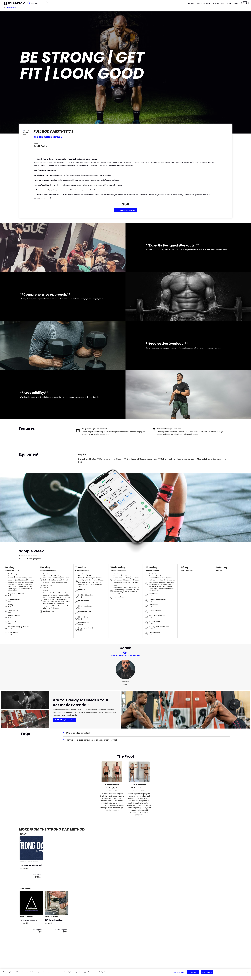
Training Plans (218, 3)
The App (190, 3)
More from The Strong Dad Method (125, 655)
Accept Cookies (207, 972)
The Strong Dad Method (48, 137)
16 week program (61, 930)
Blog (229, 3)
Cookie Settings (178, 972)
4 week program (36, 930)
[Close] (248, 972)
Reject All (193, 972)
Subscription (37, 875)
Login (236, 3)
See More (36, 856)
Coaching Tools (203, 3)
